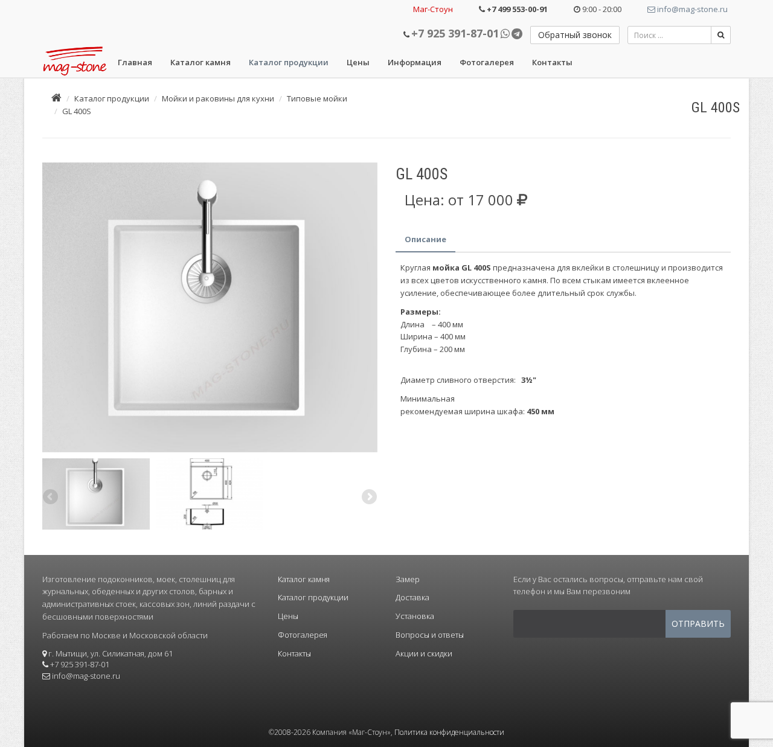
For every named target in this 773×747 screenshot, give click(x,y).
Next (368, 304)
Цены (358, 62)
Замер (408, 579)
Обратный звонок (575, 34)
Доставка (412, 597)
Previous (51, 304)
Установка (415, 616)
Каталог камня (200, 62)
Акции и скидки (424, 653)
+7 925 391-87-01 (455, 33)
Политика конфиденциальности (449, 732)
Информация (414, 62)
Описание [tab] (425, 239)
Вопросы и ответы (430, 634)
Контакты (552, 62)
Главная (135, 62)
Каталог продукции (289, 62)
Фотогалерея (487, 62)
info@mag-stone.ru (691, 9)
